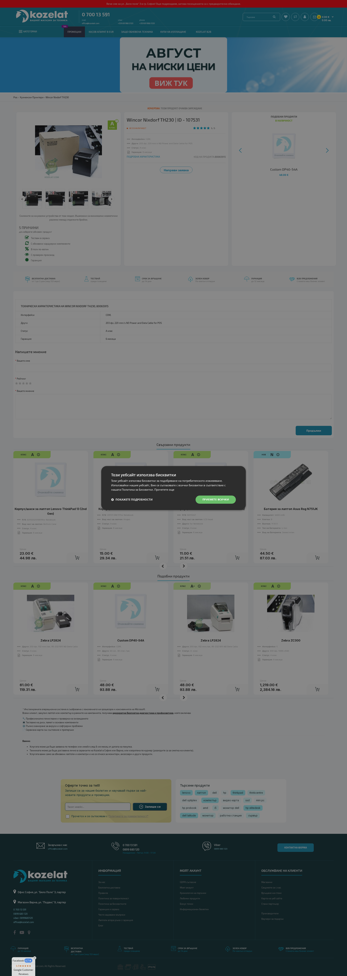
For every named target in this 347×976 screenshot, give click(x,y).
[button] (132, 499)
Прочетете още (164, 490)
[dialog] (173, 488)
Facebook (22, 960)
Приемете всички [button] (215, 499)
